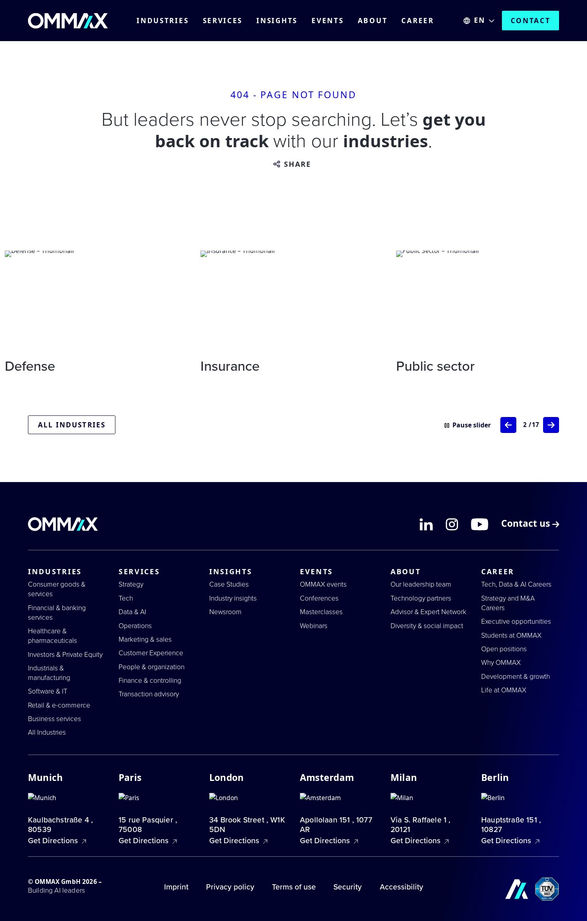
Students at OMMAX (511, 635)
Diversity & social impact (427, 626)
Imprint (176, 887)
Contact (531, 20)
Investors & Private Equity (65, 654)
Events (327, 20)
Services (223, 20)
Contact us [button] (526, 524)
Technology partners (421, 598)
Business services (54, 719)
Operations (135, 626)
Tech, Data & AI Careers (516, 584)
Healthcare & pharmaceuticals (52, 636)
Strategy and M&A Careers (508, 603)
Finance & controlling (150, 680)
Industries (162, 20)
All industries (71, 424)
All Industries (47, 732)
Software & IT (47, 691)
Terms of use (294, 887)
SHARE (297, 164)
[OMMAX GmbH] (68, 21)
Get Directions (54, 841)
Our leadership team (421, 584)
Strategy (131, 584)
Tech (126, 598)
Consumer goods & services (56, 589)
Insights (276, 20)
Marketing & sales (145, 639)
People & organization (151, 667)
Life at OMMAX (503, 690)
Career (417, 20)
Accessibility (401, 887)
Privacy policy (230, 887)
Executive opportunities (516, 621)
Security (347, 887)
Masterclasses (321, 612)
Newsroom (225, 612)
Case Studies (229, 584)
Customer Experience (151, 653)
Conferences (319, 598)
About (373, 20)
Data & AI (132, 612)
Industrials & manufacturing (49, 673)
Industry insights (233, 598)
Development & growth (515, 676)
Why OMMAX (501, 662)
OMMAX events (323, 584)
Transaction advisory (149, 694)
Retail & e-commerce (59, 705)
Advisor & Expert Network (428, 612)
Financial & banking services (57, 613)
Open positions (504, 649)
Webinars (313, 626)
